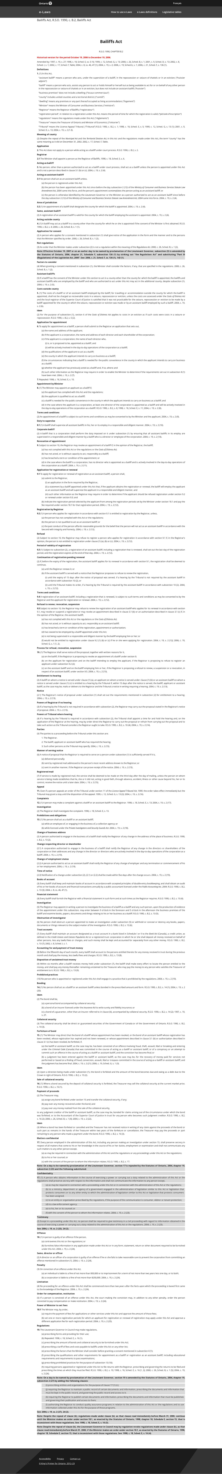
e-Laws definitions (147, 11)
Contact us (75, 1458)
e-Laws (44, 12)
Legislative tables (171, 11)
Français (177, 3)
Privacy (60, 1458)
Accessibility (45, 1458)
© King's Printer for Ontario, (57, 1463)
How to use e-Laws (121, 11)
